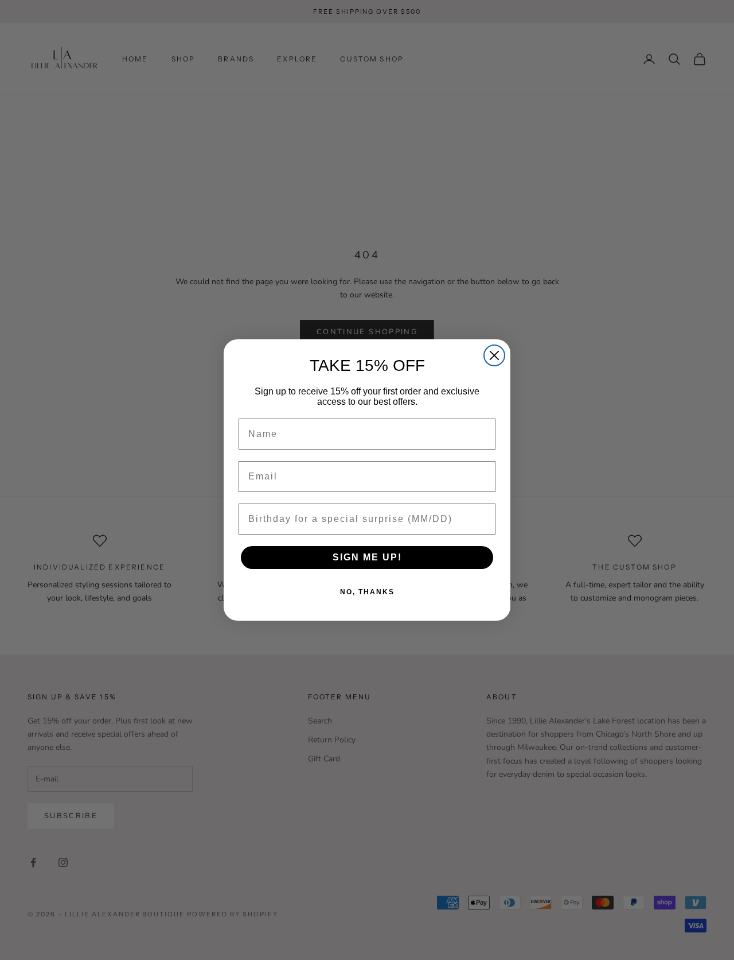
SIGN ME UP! (367, 557)
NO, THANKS (367, 592)
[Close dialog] (494, 355)
